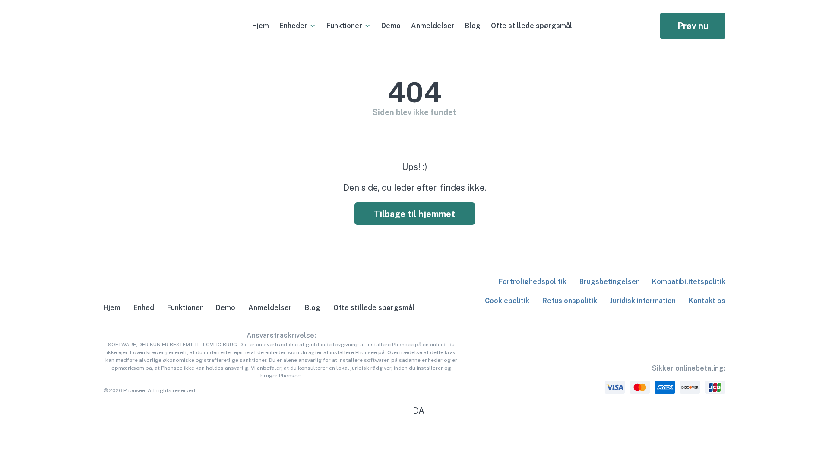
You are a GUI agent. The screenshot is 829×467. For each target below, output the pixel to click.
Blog (473, 26)
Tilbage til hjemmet (414, 214)
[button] (414, 411)
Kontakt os (707, 301)
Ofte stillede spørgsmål (531, 26)
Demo (391, 26)
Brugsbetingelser (609, 282)
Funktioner (344, 26)
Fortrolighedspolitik (532, 282)
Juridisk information (643, 301)
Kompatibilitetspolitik (688, 282)
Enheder (293, 26)
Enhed (143, 308)
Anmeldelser (433, 26)
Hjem (260, 26)
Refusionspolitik (569, 301)
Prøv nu (693, 26)
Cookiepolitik (507, 301)
